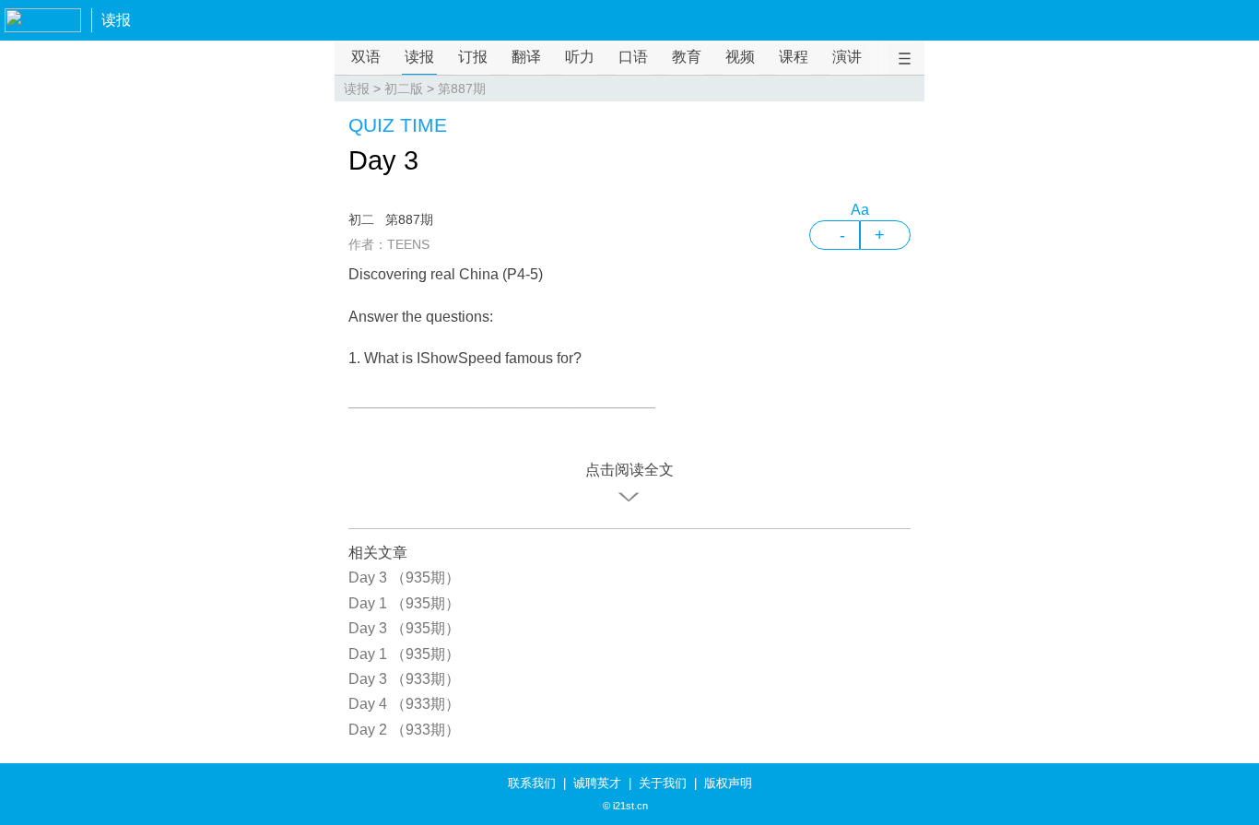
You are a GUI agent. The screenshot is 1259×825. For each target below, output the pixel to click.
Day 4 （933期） (404, 704)
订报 (473, 57)
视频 (740, 57)
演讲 (847, 57)
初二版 (403, 88)
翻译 (526, 57)
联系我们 (532, 783)
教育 (686, 57)
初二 (361, 219)
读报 (116, 20)
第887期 (462, 88)
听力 (579, 57)
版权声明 (728, 783)
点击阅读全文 (629, 469)
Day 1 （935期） (404, 603)
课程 (793, 57)
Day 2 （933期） (404, 729)
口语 (633, 57)
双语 (366, 57)
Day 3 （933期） (404, 679)
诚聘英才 (597, 783)
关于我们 (663, 783)
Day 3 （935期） (404, 577)
